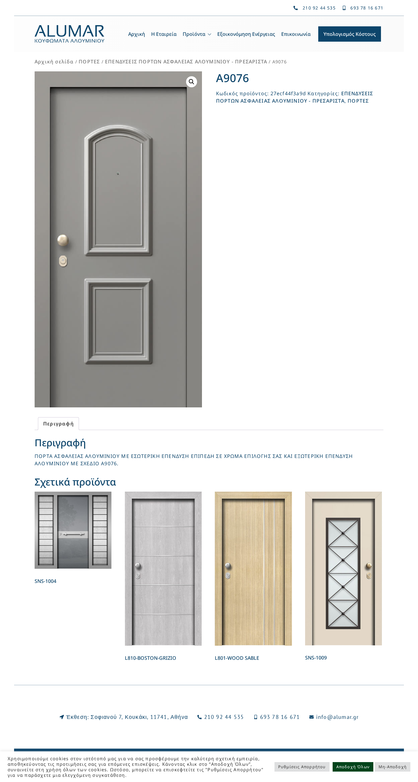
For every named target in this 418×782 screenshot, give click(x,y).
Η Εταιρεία (164, 34)
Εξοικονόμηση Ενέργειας (246, 34)
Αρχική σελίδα (54, 61)
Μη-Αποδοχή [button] (393, 766)
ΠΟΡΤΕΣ (89, 61)
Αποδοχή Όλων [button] (353, 766)
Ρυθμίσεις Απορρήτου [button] (302, 766)
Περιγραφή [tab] (58, 423)
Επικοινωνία (296, 34)
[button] (191, 81)
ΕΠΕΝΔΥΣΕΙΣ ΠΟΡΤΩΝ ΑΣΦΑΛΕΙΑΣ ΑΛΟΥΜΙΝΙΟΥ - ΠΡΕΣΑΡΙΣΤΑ (186, 61)
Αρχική (136, 34)
